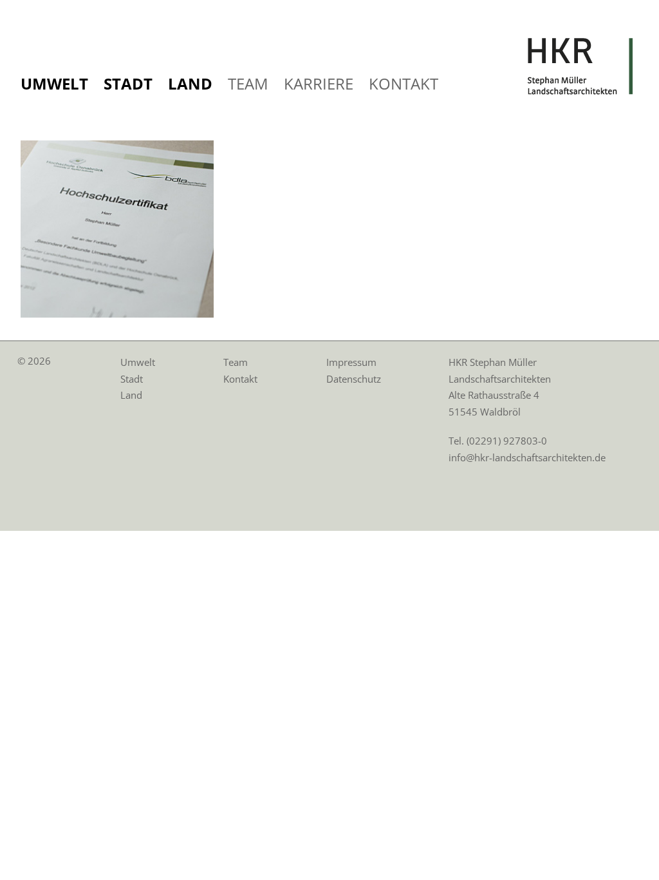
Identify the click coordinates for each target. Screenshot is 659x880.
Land (190, 83)
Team (248, 83)
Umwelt (54, 83)
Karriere (318, 83)
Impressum (351, 362)
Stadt (128, 83)
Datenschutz (353, 378)
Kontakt (403, 83)
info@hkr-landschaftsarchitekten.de (527, 457)
